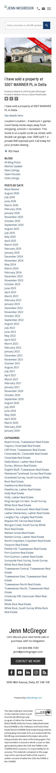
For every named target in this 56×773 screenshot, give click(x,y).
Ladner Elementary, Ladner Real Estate (27, 513)
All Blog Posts (13, 162)
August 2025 (12, 229)
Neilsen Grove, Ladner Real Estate (30, 94)
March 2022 (11, 343)
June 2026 (10, 201)
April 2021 (10, 375)
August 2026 (12, 193)
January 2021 (12, 387)
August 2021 (12, 367)
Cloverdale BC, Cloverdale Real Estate (26, 453)
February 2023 (13, 300)
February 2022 (13, 347)
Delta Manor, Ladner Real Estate (23, 461)
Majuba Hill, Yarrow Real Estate (23, 521)
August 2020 (12, 403)
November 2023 (14, 280)
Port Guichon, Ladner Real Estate (24, 556)
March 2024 (11, 268)
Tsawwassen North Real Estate (23, 584)
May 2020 (10, 415)
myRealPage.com (34, 697)
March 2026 (11, 205)
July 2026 (10, 197)
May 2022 (10, 335)
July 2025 (10, 233)
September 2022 (14, 320)
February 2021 (13, 383)
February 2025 (13, 248)
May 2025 (10, 236)
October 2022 (12, 316)
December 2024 (14, 256)
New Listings (12, 170)
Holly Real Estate (14, 493)
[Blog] (44, 672)
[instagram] (36, 672)
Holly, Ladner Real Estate (19, 497)
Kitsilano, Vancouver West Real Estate (26, 509)
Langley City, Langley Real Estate (24, 517)
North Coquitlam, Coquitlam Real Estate (28, 540)
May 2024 (10, 264)
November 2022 (14, 312)
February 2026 (13, 209)
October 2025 (12, 221)
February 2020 (13, 426)
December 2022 (14, 308)
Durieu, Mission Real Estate (21, 465)
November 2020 (14, 391)
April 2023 (10, 292)
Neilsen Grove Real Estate (20, 533)
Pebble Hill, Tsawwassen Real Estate (26, 548)
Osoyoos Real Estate (16, 544)
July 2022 (10, 328)
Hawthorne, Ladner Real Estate (23, 489)
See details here (14, 115)
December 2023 (14, 276)
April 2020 (10, 419)
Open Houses (12, 174)
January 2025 (12, 252)
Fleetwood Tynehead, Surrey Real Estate (28, 473)
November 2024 (14, 260)
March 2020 (11, 422)
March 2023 (11, 296)
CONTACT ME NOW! (28, 661)
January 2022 (12, 351)
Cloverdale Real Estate (17, 457)
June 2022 (10, 332)
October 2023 (12, 284)
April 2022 (10, 339)
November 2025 (14, 217)
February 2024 (13, 272)
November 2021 (14, 359)
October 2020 (12, 395)
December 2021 (14, 355)
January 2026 (12, 213)
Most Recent (12, 189)
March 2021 (11, 379)
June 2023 (10, 288)
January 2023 (12, 304)
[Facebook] (11, 672)
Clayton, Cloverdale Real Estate (22, 446)
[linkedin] (28, 672)
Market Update (13, 166)
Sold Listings (12, 178)
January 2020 (12, 430)
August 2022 (12, 323)
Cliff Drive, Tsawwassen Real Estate (25, 450)
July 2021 (10, 371)
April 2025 (10, 240)
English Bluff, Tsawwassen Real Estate (27, 469)
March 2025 (11, 244)
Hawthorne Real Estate (18, 485)
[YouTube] (20, 672)
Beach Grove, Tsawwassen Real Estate (27, 442)
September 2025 (14, 225)
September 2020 (14, 399)
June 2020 (10, 411)
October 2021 (12, 363)
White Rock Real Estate (18, 604)
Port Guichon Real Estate (19, 552)
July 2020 (10, 407)
